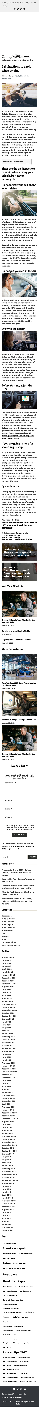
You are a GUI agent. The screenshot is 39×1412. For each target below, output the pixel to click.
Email (8, 809)
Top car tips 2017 (15, 1352)
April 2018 (7, 1195)
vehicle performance (28, 1381)
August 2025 (8, 986)
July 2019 (6, 1157)
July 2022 (6, 1080)
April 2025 (7, 998)
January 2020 (8, 1139)
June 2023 (6, 1057)
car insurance (25, 1291)
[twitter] (18, 9)
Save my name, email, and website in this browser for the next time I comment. (20, 827)
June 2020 (7, 1127)
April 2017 (6, 1221)
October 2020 (8, 1116)
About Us (10, 3)
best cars (10, 1274)
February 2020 (9, 1136)
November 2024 (9, 1010)
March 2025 (7, 1001)
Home (4, 3)
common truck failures (11, 1308)
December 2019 (9, 1142)
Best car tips (14, 535)
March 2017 (7, 1224)
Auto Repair (7, 924)
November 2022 (9, 1072)
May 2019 (6, 1160)
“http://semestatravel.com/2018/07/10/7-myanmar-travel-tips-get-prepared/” (19, 525)
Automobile (7, 930)
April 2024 (7, 1030)
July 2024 (6, 1022)
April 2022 (6, 1089)
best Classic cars (9, 1287)
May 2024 (6, 1028)
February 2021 (8, 1107)
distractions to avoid (11, 537)
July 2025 (6, 989)
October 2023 (8, 1045)
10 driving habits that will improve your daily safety (18, 435)
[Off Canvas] (3, 56)
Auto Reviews (8, 927)
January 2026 (8, 975)
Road (4, 939)
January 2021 (8, 1110)
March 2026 (7, 972)
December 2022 (9, 1069)
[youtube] (24, 9)
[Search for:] (14, 857)
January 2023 (8, 1066)
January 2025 (8, 1007)
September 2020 (10, 1118)
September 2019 (10, 1151)
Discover (6, 1317)
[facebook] (15, 9)
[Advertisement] (19, 32)
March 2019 (7, 1165)
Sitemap (5, 6)
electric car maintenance (13, 1326)
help (16, 1335)
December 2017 (9, 1206)
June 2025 (6, 992)
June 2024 (6, 1025)
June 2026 (6, 963)
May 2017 (6, 1218)
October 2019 (8, 1148)
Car (3, 933)
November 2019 (9, 1145)
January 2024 (8, 1039)
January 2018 (8, 1204)
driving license (20, 1317)
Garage (5, 936)
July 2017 (6, 1212)
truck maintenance (20, 1365)
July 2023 (6, 1054)
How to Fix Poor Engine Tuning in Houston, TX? (19, 720)
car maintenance (10, 1295)
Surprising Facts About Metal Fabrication (16, 640)
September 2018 (10, 1180)
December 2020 (9, 1113)
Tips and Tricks (21, 533)
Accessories (7, 916)
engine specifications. (23, 1330)
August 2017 (8, 1209)
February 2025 (9, 1004)
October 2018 (8, 1177)
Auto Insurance (9, 922)
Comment (10, 783)
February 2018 (9, 1201)
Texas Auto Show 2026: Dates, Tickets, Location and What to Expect (19, 684)
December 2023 (9, 1042)
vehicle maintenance (10, 1381)
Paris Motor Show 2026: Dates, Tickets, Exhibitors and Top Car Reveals (17, 901)
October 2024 (8, 1013)
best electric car (25, 1287)
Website (8, 817)
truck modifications (9, 1373)
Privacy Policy (30, 3)
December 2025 (9, 978)
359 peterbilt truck (9, 1243)
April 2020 (7, 1130)
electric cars (8, 1330)
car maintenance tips (13, 1300)
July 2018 (6, 1186)
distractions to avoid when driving (17, 539)
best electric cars (10, 1291)
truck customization (10, 1361)
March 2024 (7, 1033)
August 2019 (8, 1154)
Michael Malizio (8, 76)
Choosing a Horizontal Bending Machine (16, 631)
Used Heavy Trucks (11, 945)
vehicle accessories (27, 1377)
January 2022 (8, 1098)
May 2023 (6, 1060)
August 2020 (8, 1121)
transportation (9, 1357)
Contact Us (19, 3)
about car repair (14, 1248)
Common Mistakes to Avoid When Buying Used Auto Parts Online (18, 621)
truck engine (24, 1361)
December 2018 (9, 1171)
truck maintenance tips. (11, 1369)
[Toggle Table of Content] (26, 162)
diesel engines (29, 1312)
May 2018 (6, 1192)
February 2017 (8, 1227)
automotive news (14, 1262)
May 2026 (6, 966)
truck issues (7, 1365)
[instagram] (21, 9)
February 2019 (8, 1168)
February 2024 (9, 1036)
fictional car (7, 1334)
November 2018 (9, 1174)
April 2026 (7, 969)
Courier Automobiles (12, 1312)
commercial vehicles (10, 1304)
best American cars (14, 1268)
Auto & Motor (8, 919)
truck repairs (24, 1373)
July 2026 (6, 960)
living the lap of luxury (11, 1343)
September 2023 (10, 1048)
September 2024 (10, 1016)
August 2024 (8, 1019)
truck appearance (24, 1357)
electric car (7, 1322)
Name (8, 800)
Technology (7, 1347)
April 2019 (6, 1162)
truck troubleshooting (10, 1377)
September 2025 (10, 984)
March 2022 (7, 1092)
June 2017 (6, 1215)
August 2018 (8, 1183)
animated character (26, 1253)
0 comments (7, 78)
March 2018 (7, 1198)
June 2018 (6, 1189)
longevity (25, 1343)
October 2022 (8, 1074)
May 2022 (6, 1086)
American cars (9, 1253)
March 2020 (7, 1133)
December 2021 (9, 1101)
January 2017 (8, 1230)
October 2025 (8, 981)
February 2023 (8, 1063)
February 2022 (8, 1095)
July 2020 (6, 1124)
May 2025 (6, 995)
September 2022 (10, 1077)
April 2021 (6, 1104)
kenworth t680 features (11, 1339)
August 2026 (8, 957)
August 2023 (8, 1051)
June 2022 (6, 1083)
